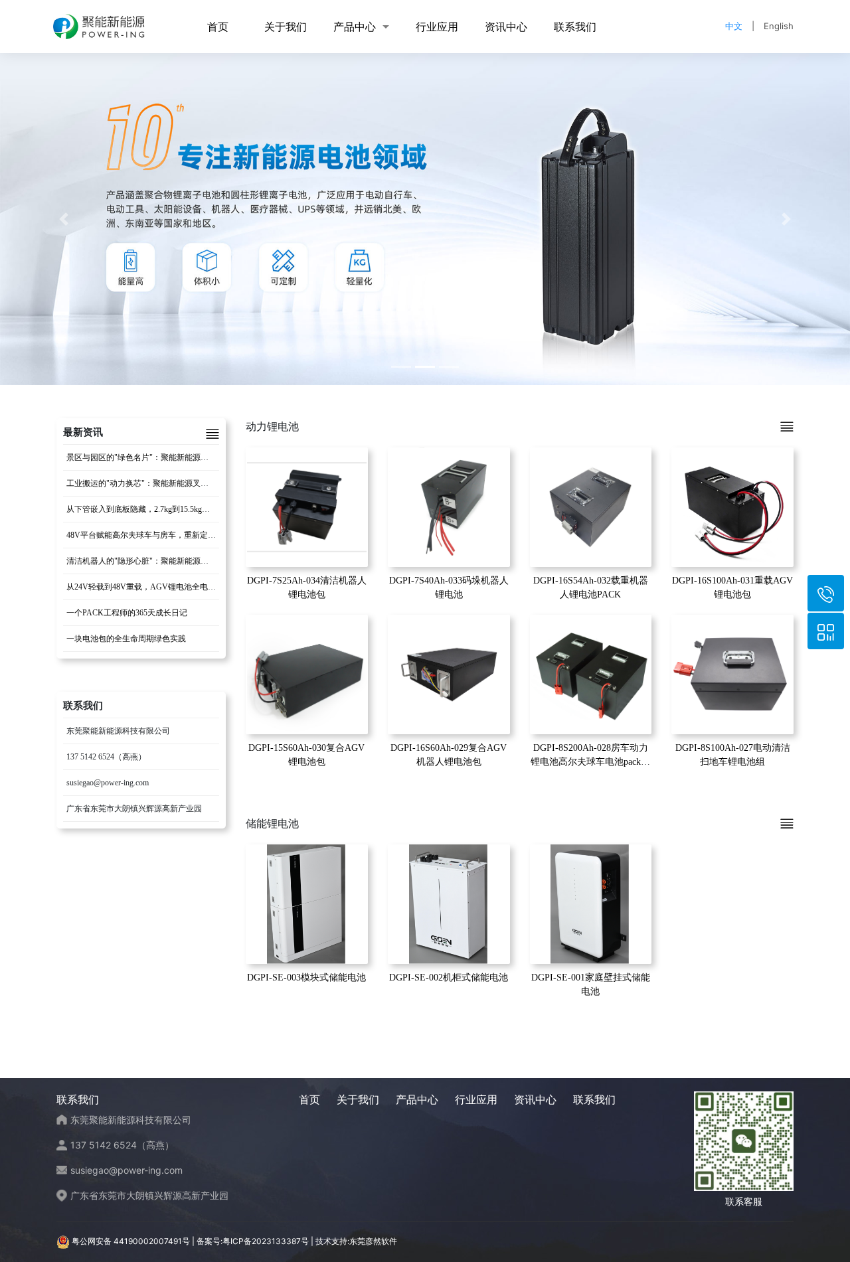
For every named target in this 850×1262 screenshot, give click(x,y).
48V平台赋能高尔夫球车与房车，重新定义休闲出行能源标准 (173, 535)
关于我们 (285, 26)
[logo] (98, 26)
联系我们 (575, 26)
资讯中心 (506, 26)
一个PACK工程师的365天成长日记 (126, 612)
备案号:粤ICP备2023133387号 (253, 1241)
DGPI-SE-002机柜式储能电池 (448, 978)
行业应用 (437, 26)
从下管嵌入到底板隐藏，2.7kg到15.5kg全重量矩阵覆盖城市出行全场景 (189, 509)
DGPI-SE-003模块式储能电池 (306, 978)
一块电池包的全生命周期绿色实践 (126, 638)
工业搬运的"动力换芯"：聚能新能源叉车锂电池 (149, 483)
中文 (733, 26)
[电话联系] (826, 593)
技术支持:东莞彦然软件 (356, 1241)
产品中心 (354, 26)
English (779, 26)
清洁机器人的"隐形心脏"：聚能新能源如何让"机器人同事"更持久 (180, 561)
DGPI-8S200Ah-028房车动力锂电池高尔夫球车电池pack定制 (590, 762)
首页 (217, 26)
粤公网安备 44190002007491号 (131, 1241)
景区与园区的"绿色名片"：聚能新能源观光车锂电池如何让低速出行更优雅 (197, 457)
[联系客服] (826, 631)
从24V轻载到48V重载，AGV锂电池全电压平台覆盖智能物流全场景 (184, 587)
